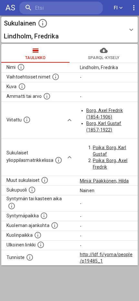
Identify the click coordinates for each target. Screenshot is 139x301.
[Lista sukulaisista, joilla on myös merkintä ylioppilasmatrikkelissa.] (58, 160)
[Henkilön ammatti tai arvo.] (47, 96)
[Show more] (69, 120)
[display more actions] (134, 8)
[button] (69, 30)
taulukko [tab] (35, 58)
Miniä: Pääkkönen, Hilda (104, 180)
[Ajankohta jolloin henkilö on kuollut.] (54, 225)
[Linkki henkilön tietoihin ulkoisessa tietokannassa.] (41, 245)
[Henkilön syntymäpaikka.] (44, 216)
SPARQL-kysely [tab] (103, 58)
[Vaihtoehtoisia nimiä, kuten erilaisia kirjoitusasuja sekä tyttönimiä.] (55, 77)
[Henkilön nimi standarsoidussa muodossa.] (21, 67)
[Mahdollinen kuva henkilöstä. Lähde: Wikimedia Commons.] (22, 86)
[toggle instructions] (42, 23)
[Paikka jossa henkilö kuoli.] (38, 235)
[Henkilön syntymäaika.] (11, 206)
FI (116, 7)
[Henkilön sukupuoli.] (32, 190)
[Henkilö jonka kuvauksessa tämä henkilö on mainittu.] (27, 120)
